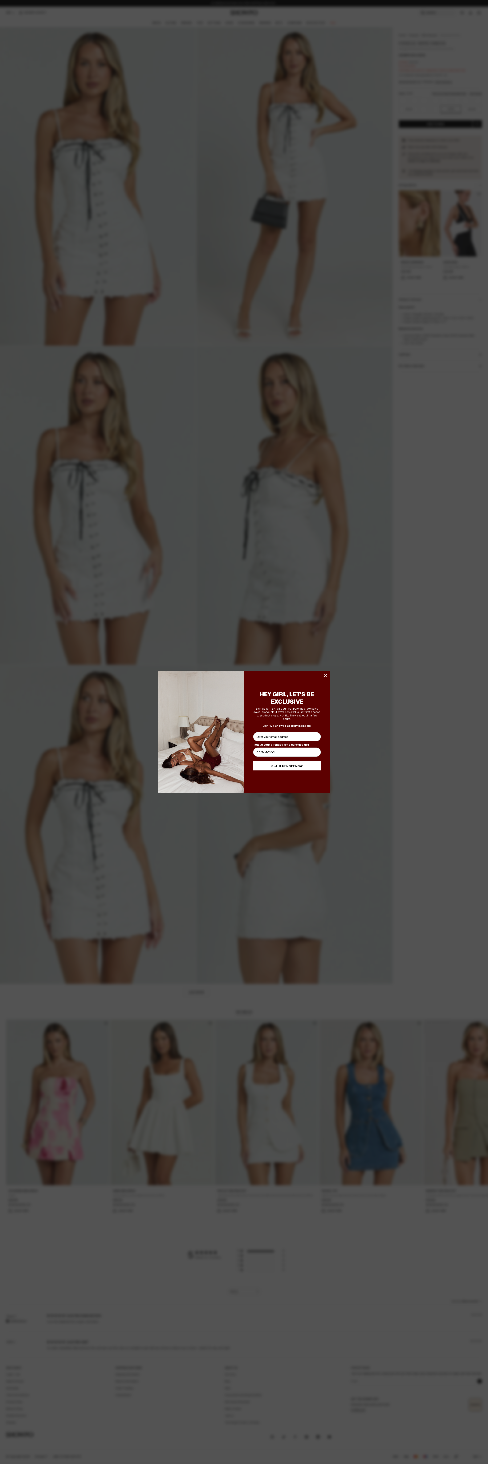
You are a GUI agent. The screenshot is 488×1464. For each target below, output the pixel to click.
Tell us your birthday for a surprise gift (281, 744)
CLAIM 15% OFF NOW (287, 766)
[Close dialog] (325, 676)
